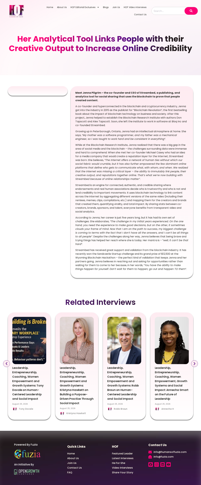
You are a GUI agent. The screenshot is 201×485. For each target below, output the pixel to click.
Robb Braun (120, 408)
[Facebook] (150, 464)
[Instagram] (156, 464)
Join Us (116, 7)
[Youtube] (168, 464)
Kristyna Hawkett (76, 413)
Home (50, 7)
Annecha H (167, 408)
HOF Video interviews (135, 7)
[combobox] (168, 11)
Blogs (106, 7)
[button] (6, 363)
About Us (62, 7)
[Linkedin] (162, 464)
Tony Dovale (26, 408)
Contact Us (140, 14)
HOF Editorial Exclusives (83, 7)
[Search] (191, 11)
